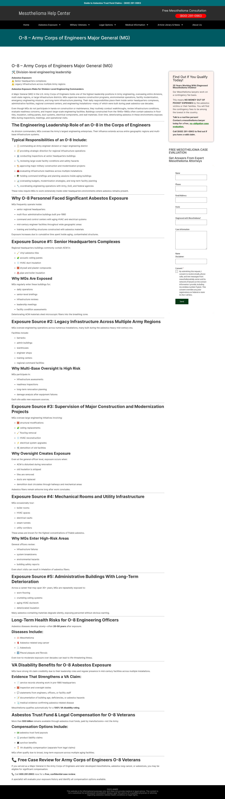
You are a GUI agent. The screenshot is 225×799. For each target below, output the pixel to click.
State (177, 207)
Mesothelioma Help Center (44, 13)
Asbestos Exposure (47, 24)
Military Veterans (78, 24)
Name (177, 173)
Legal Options (106, 24)
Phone (178, 184)
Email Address (181, 195)
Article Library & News (169, 24)
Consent (179, 268)
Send (182, 301)
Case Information (182, 229)
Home (26, 24)
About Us (197, 24)
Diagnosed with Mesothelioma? (188, 218)
